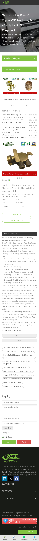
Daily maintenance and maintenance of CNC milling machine (19, 124)
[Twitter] (10, 478)
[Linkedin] (4, 478)
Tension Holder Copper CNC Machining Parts (18, 351)
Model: (4, 199)
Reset (24, 442)
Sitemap (30, 515)
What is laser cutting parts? (11, 131)
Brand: (4, 202)
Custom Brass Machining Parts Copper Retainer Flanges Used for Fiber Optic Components (11, 99)
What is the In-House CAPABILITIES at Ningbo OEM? (19, 119)
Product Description (10, 234)
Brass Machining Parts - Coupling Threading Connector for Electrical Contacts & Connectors (28, 99)
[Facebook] (16, 478)
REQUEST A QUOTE (27, 532)
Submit (9, 442)
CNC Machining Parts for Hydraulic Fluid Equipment (16, 362)
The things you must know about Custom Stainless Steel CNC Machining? (19, 121)
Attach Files (7, 428)
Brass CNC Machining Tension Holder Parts (17, 371)
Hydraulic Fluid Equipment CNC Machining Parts (17, 356)
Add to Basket (15, 220)
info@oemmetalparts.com (12, 330)
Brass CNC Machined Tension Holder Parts (17, 379)
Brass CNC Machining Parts (12, 382)
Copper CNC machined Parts (13, 386)
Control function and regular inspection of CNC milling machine (19, 126)
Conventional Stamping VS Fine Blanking (15, 114)
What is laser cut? (8, 134)
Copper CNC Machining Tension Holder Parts (18, 375)
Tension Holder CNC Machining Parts (15, 367)
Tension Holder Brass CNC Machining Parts (17, 347)
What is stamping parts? (10, 129)
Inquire (15, 215)
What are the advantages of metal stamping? (17, 136)
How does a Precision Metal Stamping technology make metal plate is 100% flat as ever (19, 116)
